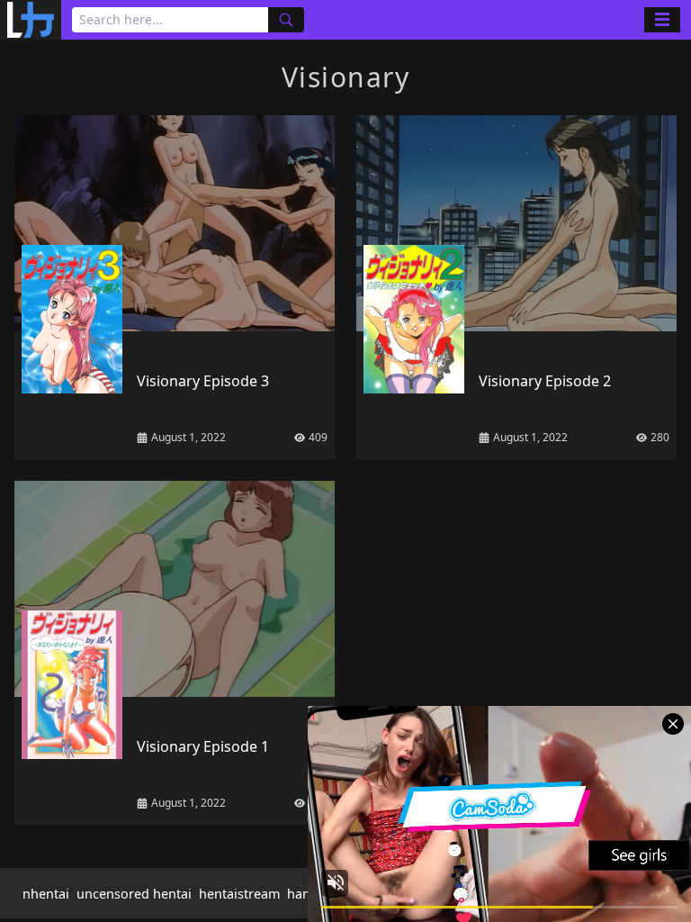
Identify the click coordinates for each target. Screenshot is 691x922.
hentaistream (239, 893)
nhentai (45, 893)
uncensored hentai (134, 893)
